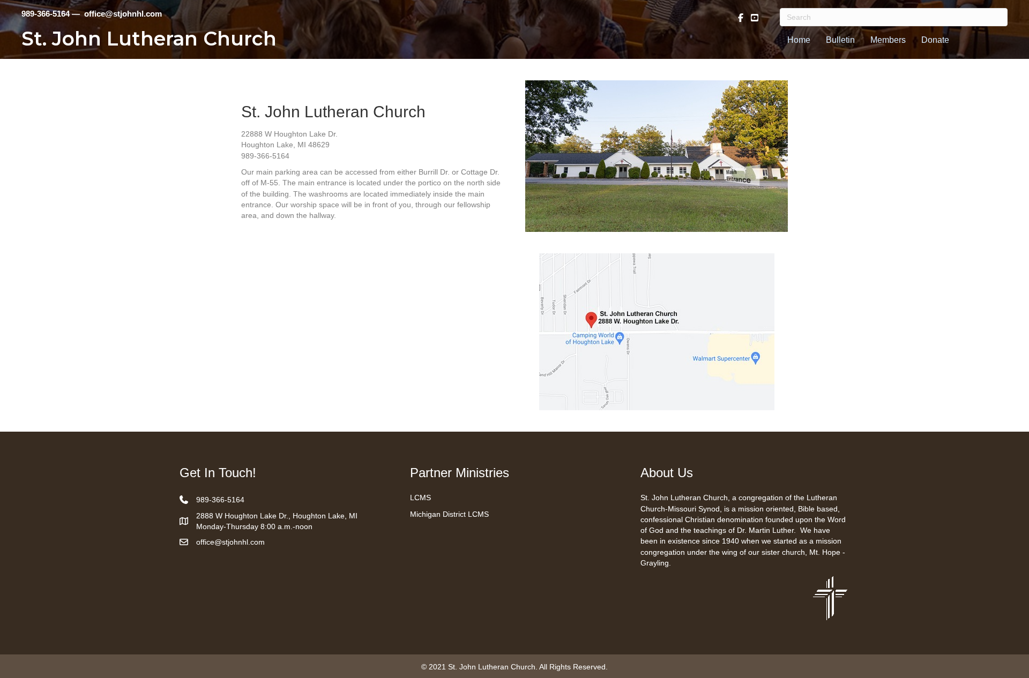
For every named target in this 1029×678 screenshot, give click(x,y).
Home (798, 39)
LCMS (420, 497)
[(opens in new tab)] (830, 597)
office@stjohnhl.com (230, 542)
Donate (935, 39)
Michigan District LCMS (449, 514)
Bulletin (840, 39)
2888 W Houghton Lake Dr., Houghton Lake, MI (276, 515)
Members (888, 39)
